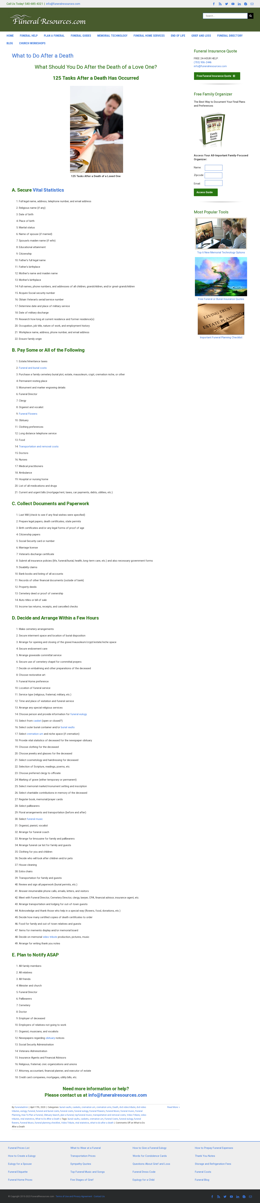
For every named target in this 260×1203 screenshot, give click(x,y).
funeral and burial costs (47, 1111)
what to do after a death (102, 1123)
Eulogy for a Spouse (20, 1163)
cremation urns (103, 1107)
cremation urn (35, 733)
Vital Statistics (48, 190)
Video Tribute (133, 1115)
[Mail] (252, 3)
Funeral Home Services (149, 35)
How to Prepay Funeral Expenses (214, 1148)
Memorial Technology (112, 35)
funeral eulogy (78, 714)
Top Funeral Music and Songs (87, 1171)
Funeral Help (29, 35)
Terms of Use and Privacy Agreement (74, 1196)
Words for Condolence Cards (150, 1156)
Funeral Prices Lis (18, 1148)
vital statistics (27, 1119)
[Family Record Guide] (211, 113)
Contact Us (99, 1196)
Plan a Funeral (54, 35)
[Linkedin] (239, 3)
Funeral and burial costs (33, 367)
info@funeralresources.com (63, 3)
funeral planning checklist (47, 1123)
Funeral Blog (202, 1179)
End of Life (178, 35)
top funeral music (83, 1115)
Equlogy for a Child (143, 1179)
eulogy (23, 1111)
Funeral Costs (111, 1119)
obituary (50, 1038)
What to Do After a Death (42, 55)
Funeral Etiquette (18, 1171)
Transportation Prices (83, 1156)
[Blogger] (245, 3)
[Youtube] (233, 3)
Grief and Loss (201, 35)
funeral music (35, 819)
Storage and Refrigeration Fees (213, 1163)
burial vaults (68, 727)
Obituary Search (51, 1115)
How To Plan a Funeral (32, 1115)
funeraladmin (21, 1107)
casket (37, 720)
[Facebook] (213, 3)
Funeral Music (113, 1111)
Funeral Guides (81, 35)
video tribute (50, 936)
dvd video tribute (127, 1107)
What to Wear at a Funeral (85, 1148)
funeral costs (66, 1111)
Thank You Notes (205, 1156)
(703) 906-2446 (203, 62)
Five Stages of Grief (82, 1179)
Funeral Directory (229, 35)
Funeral (31, 1111)
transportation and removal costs (109, 1115)
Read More (172, 1107)
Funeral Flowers (28, 413)
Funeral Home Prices (20, 1179)
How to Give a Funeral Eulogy (149, 1148)
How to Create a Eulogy (22, 1156)
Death (115, 1107)
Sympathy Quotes (80, 1163)
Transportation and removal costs (39, 446)
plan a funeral (67, 1115)
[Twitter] (226, 3)
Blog (10, 43)
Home (10, 35)
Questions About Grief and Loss (151, 1163)
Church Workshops (32, 43)
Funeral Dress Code (144, 1171)
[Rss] (220, 3)
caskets (76, 1107)
